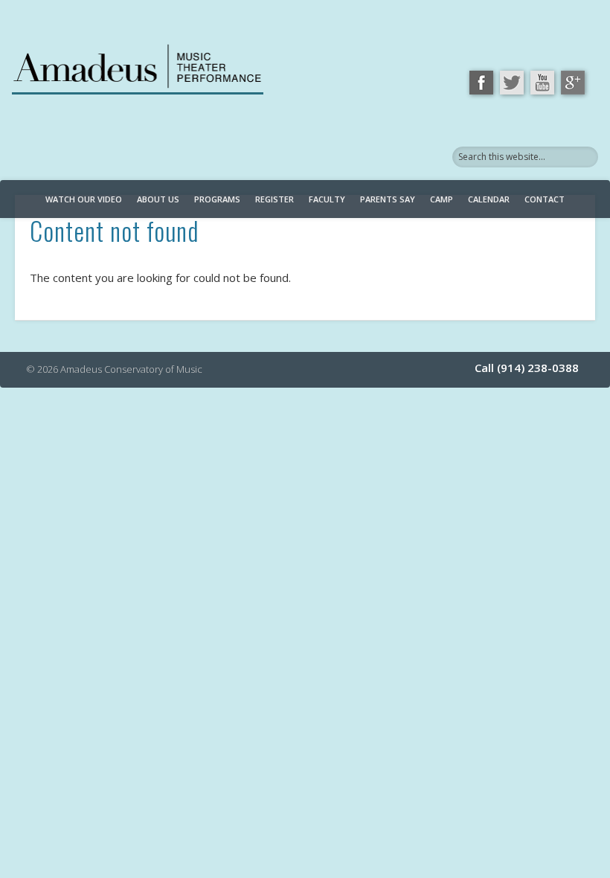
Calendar (489, 199)
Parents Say (387, 199)
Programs (217, 199)
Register (274, 199)
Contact (544, 199)
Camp (441, 199)
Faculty (327, 199)
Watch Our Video (83, 199)
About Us (158, 199)
